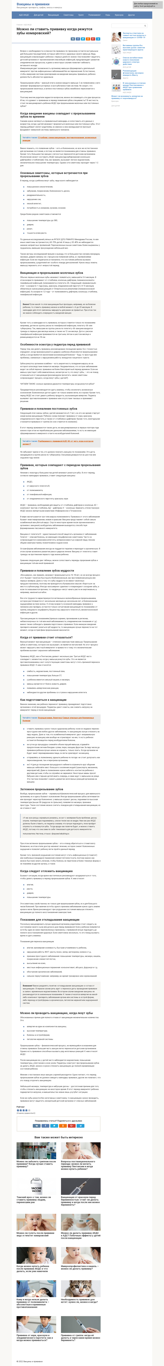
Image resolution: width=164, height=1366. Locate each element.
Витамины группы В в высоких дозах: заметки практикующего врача (134, 47)
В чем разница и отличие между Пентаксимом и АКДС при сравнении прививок (134, 86)
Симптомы (69, 15)
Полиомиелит (94, 15)
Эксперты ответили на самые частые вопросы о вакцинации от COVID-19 (134, 35)
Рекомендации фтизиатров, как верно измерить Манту (133, 73)
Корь (108, 15)
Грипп (81, 15)
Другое (131, 15)
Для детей (38, 15)
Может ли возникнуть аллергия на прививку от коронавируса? (127, 97)
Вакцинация (53, 15)
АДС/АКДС (24, 15)
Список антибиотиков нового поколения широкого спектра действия (133, 61)
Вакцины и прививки (33, 4)
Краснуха (119, 15)
